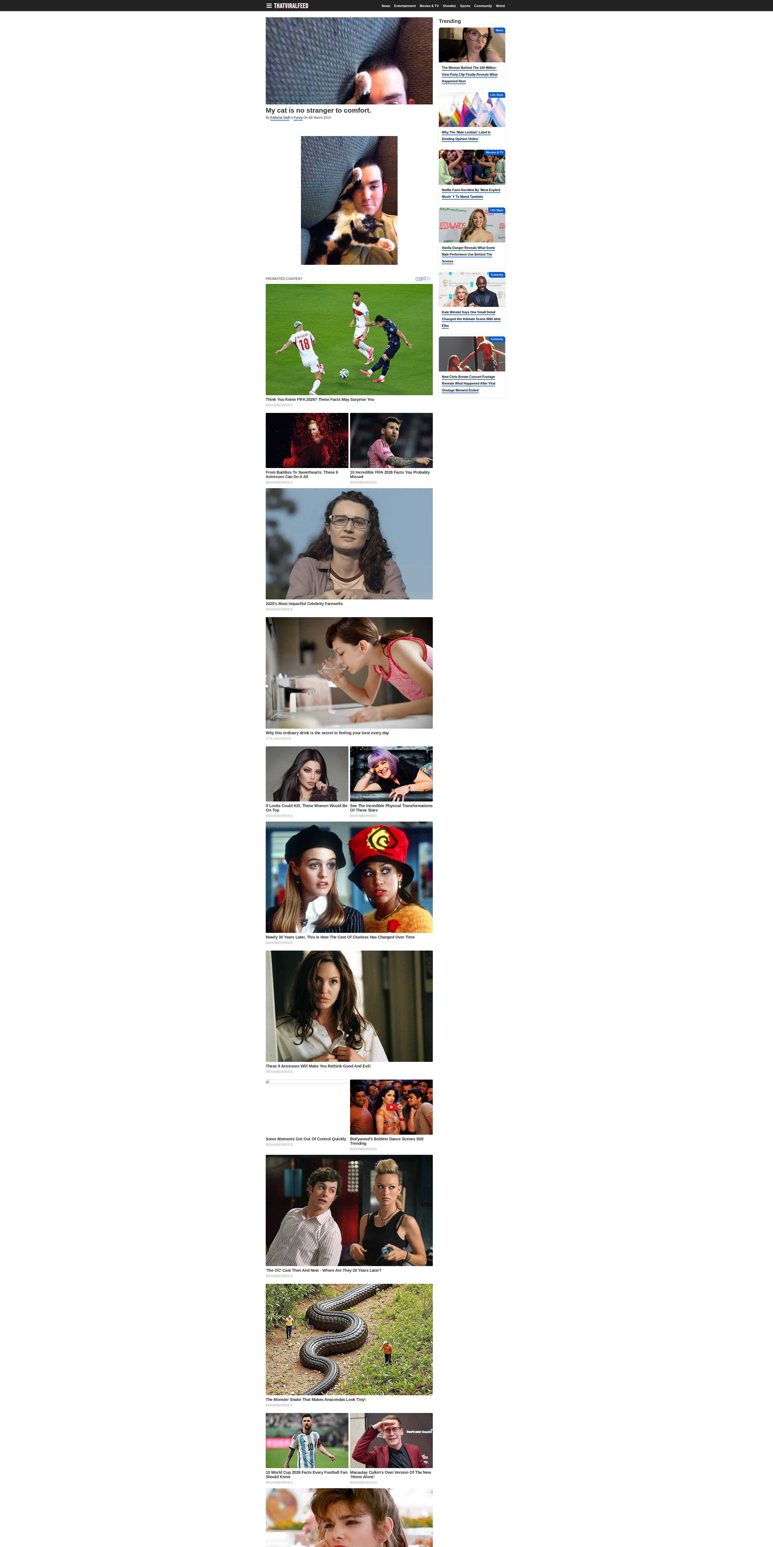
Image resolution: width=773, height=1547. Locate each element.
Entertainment (405, 6)
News (386, 6)
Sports (465, 6)
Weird (500, 6)
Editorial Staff (279, 117)
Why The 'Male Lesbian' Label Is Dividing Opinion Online (466, 136)
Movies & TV (429, 6)
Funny (298, 117)
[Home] (291, 6)
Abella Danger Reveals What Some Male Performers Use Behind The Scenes (468, 254)
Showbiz (449, 6)
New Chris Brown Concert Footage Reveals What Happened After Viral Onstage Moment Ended (468, 383)
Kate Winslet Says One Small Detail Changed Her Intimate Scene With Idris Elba (471, 318)
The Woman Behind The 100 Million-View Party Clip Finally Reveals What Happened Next (469, 74)
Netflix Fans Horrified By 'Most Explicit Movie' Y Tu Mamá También (471, 193)
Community (483, 6)
